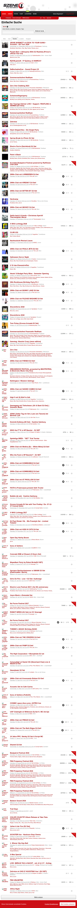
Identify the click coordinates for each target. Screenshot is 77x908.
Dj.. (14, 310)
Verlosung (23, 849)
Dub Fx (27, 766)
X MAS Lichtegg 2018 (18, 224)
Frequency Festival (30, 767)
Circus (24, 590)
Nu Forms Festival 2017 (19, 603)
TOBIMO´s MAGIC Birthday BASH (23, 629)
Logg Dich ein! (70, 13)
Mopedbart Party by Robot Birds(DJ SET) (26, 562)
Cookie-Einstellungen (51, 904)
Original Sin (32, 607)
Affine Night (15, 889)
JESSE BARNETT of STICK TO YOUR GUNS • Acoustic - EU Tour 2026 (28, 43)
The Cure (20, 109)
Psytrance (18, 376)
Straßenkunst (33, 849)
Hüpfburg (17, 118)
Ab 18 (37, 345)
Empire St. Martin (35, 432)
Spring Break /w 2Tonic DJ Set (22, 138)
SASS (31, 597)
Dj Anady (43, 354)
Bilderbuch (23, 764)
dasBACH (34, 548)
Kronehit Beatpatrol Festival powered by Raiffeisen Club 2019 (30, 164)
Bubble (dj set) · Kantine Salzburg (23, 496)
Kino (29, 158)
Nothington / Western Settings (22, 381)
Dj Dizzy (20, 99)
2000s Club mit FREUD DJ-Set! (22, 720)
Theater (33, 48)
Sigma (19, 756)
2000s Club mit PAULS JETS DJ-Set (24, 249)
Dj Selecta (24, 277)
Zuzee (42, 849)
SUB (35, 556)
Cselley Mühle (36, 856)
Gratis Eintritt (30, 318)
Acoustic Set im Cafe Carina (21, 687)
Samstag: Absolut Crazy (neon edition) (25, 341)
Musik (35, 13)
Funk (21, 89)
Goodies (12, 150)
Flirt (21, 13)
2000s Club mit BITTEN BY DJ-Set (23, 191)
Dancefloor (28, 227)
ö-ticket (24, 756)
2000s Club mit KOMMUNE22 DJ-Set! (24, 463)
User (9, 39)
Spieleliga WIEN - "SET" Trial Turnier (24, 438)
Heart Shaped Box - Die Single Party (24, 130)
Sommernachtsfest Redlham (21, 77)
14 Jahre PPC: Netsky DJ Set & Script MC (26, 736)
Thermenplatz (37, 219)
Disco (19, 48)
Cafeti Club (32, 580)
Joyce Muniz (21, 884)
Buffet (27, 849)
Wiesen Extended (34, 605)
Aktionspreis (27, 133)
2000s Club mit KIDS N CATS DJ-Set (24, 529)
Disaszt (42, 607)
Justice (36, 168)
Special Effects (27, 90)
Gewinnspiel (30, 260)
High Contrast (21, 607)
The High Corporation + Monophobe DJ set (27, 654)
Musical (12, 57)
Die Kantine (33, 424)
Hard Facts (20, 839)
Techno (29, 48)
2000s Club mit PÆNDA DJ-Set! (22, 361)
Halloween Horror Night (19, 257)
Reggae (12, 822)
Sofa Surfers (35, 764)
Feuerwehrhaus (34, 79)
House (11, 81)
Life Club (32, 417)
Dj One (50, 277)
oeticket (43, 377)
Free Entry (20, 90)
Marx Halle (32, 836)
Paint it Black (15, 155)
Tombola (39, 849)
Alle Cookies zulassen (67, 904)
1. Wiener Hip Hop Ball (19, 843)
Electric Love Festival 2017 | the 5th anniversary (29, 587)
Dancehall (20, 848)
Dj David (29, 354)
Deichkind (12, 48)
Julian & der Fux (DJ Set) (20, 826)
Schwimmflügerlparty (18, 96)
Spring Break (13, 133)
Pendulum (12, 202)
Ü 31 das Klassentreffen (19, 265)
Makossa (15, 884)
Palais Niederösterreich (38, 845)
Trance (11, 73)
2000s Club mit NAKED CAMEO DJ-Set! (25, 389)
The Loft (32, 176)
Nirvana (25, 109)
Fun (44, 17)
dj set (37, 48)
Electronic (12, 168)
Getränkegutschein (18, 125)
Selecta (19, 278)
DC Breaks (22, 170)
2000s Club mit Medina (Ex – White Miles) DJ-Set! (29, 447)
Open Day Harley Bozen (19, 538)
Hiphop (16, 848)
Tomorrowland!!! (29, 170)
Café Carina (35, 688)
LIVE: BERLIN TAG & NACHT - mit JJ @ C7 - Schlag (30, 863)
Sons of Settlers (16, 546)
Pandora (15, 607)
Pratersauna (32, 409)
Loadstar (32, 608)
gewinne (38, 277)
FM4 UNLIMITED (16, 880)
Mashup (23, 336)
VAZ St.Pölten (34, 166)
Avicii (41, 169)
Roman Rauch (13, 885)
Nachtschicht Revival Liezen (21, 241)
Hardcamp (14, 199)
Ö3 (16, 90)
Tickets (32, 99)
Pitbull (39, 89)
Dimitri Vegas (37, 170)
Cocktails (31, 672)
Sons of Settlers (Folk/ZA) (20, 695)
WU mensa (34, 275)
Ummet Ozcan (46, 90)
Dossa (27, 608)
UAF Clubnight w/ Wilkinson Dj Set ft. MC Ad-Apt (29, 712)
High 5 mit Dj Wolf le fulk (20, 397)
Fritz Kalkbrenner (31, 169)
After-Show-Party (14, 377)
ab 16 (38, 109)
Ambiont (24, 608)
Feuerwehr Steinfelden (36, 87)
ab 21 (41, 90)
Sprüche (49, 17)
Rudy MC (34, 356)
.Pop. (23, 48)
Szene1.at (13, 5)
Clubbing (22, 81)
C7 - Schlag (36, 865)
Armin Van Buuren (14, 804)
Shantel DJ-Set (16, 745)
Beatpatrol (49, 169)
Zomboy (23, 767)
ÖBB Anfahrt (25, 17)
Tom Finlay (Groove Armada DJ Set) (24, 323)
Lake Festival (46, 336)
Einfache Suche (39, 31)
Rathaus (33, 882)
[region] (38, 904)
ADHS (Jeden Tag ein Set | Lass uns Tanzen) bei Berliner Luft (29, 414)
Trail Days (14, 809)
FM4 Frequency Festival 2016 (21, 761)
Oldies (11, 227)
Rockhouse (38, 46)
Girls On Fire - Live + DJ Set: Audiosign (26, 579)
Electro (15, 89)
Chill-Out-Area (47, 227)
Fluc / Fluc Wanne (35, 665)
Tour (19, 57)
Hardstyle (12, 118)
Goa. (18, 73)
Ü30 (25, 318)
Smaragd (32, 564)
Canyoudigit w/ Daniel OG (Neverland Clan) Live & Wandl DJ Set (30, 663)
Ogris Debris (33, 766)
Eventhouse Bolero (37, 525)
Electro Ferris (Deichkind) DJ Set (23, 146)
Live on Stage (16, 318)
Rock (11, 116)
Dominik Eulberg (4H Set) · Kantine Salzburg (28, 422)
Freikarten (8, 17)
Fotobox (35, 278)
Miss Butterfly (15, 708)
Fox (29, 109)
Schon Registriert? (58, 13)
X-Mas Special (15, 855)
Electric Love (20, 228)
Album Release (36, 286)
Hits (15, 81)
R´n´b (35, 89)
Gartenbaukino (36, 55)
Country (16, 822)
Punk (11, 838)
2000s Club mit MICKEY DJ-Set (22, 207)
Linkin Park (17, 766)
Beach (47, 89)
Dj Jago (43, 353)
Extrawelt (48, 764)
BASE (35, 242)
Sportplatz (34, 309)
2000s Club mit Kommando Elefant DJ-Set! (27, 678)
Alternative (12, 858)
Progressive (27, 706)
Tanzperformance (14, 850)
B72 (31, 655)
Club (17, 48)
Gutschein (41, 401)
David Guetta (20, 353)
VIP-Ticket (25, 377)
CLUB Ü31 (14, 232)
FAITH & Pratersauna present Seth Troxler (26, 488)
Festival (43, 89)
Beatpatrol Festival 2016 (19, 753)
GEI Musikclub (36, 97)
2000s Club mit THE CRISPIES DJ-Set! (25, 637)
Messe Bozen (36, 539)
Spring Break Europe (42, 356)
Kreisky (27, 286)
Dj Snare (19, 608)
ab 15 (51, 89)
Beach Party (47, 804)
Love (24, 227)
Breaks (46, 168)
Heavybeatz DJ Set (17, 670)
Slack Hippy (47, 884)
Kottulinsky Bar (33, 325)
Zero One (13, 350)
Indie (24, 858)
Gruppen (28, 39)
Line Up (42, 118)
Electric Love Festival (29, 228)
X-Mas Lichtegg (37, 225)
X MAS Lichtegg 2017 (18, 513)
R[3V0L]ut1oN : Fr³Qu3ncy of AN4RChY (25, 61)
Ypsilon (34, 259)
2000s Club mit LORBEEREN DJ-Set (24, 174)
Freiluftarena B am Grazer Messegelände (40, 372)
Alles (4, 39)
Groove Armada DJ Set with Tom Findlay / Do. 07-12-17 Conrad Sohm (31, 505)
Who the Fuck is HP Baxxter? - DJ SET (25, 455)
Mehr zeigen (38, 897)
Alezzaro (47, 706)
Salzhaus (32, 631)
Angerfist (18, 168)
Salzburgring (33, 589)
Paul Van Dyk (22, 804)
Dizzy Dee (27, 99)
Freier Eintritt (18, 356)
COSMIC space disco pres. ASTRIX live (25, 703)
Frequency (16, 277)
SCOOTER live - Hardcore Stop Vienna (25, 835)
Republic (32, 828)
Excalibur (34, 201)
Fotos (16, 13)
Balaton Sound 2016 (18, 801)
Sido (17, 109)
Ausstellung (35, 848)
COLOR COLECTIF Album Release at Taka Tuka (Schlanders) (29, 818)
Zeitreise (13, 122)
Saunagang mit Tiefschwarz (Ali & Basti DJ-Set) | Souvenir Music (29, 406)
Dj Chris (44, 858)
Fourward (47, 607)
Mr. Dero (19, 885)
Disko (11, 884)
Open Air (32, 376)
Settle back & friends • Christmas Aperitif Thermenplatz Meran (26, 216)
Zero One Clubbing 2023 (19, 86)
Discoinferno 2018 (17, 307)
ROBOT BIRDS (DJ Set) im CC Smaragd (26, 612)
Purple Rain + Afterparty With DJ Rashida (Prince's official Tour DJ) (30, 53)
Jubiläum (12, 170)
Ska (20, 822)
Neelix (37, 169)
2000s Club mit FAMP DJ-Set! (21, 646)
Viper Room (35, 383)
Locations (28, 13)
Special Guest (32, 756)
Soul (27, 116)
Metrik (11, 608)
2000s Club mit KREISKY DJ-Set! (23, 183)
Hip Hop (12, 99)
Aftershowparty (32, 377)
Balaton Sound (34, 803)
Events (10, 13)
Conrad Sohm (39, 508)
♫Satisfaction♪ (17, 336)
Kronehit (25, 89)
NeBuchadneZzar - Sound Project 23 (24, 69)
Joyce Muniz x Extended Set (21, 595)
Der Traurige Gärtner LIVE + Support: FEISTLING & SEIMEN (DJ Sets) (30, 105)
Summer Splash (35, 90)
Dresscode (48, 848)
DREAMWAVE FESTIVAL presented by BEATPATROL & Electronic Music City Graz (31, 370)
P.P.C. (32, 738)
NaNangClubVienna (35, 71)
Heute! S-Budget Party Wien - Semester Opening (29, 274)
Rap (26, 48)
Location (21, 39)
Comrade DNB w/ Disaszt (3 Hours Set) (25, 554)
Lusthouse (35, 457)
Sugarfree (35, 234)
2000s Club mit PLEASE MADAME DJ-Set (26, 299)
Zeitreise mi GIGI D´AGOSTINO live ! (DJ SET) (28, 871)
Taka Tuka (32, 821)
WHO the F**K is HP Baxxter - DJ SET (25, 430)
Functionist (41, 884)
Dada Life (23, 766)
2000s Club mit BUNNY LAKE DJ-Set (24, 290)
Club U (32, 63)
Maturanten (12, 92)
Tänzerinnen (42, 848)
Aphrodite (18, 764)
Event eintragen (17, 17)
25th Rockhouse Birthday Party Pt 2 (24, 282)
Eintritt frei (17, 150)
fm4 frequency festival (15, 767)
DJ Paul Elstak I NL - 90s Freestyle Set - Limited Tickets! (29, 522)
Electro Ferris (41, 158)
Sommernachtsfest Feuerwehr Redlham (26, 332)
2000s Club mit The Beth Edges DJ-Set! (25, 728)
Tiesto (29, 89)
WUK (31, 705)
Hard (27, 838)
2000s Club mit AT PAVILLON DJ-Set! (25, 480)
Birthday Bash (30, 632)
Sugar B (35, 884)
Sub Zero (38, 607)
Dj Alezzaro (42, 706)
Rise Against (33, 109)
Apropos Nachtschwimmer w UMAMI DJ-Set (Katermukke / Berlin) (27, 571)
